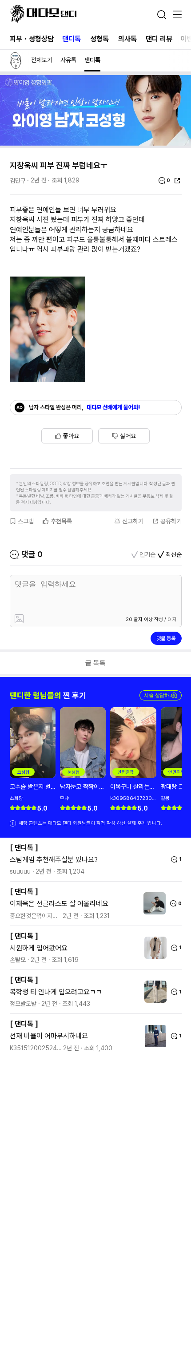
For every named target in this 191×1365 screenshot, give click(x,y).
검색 (161, 14)
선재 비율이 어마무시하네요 (49, 1036)
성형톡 (99, 39)
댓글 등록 (165, 638)
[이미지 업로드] (53, 619)
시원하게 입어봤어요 (39, 948)
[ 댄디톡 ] (24, 847)
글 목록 (95, 663)
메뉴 (177, 15)
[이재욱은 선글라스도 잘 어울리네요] (152, 903)
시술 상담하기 (160, 695)
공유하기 (171, 521)
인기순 (147, 554)
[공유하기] (177, 180)
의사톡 (127, 39)
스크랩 (26, 521)
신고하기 (132, 521)
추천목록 (61, 521)
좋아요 (71, 435)
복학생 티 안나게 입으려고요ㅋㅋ (56, 992)
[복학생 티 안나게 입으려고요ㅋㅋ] (153, 992)
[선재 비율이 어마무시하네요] (153, 1036)
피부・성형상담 (32, 39)
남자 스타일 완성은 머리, (84, 407)
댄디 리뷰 (159, 39)
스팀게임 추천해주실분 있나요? (54, 859)
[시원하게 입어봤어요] (153, 948)
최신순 (174, 554)
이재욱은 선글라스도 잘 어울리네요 (59, 903)
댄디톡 (71, 39)
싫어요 (128, 435)
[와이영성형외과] (95, 143)
